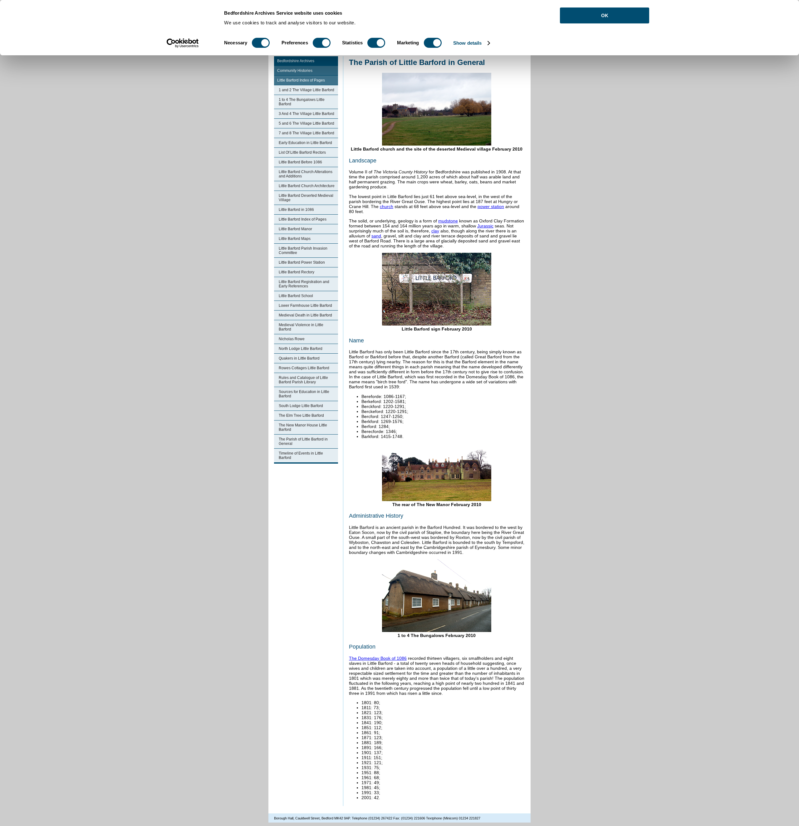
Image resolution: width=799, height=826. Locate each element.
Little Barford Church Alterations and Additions (305, 174)
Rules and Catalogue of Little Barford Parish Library (303, 380)
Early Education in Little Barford (305, 143)
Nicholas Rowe (292, 339)
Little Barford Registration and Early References (304, 284)
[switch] (322, 43)
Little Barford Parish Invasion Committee (303, 250)
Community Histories (294, 70)
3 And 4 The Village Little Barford (306, 114)
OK (604, 15)
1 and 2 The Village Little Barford (306, 90)
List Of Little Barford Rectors (302, 152)
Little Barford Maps (295, 238)
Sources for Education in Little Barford (304, 394)
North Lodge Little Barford (300, 348)
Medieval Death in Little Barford (305, 315)
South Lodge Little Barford (301, 406)
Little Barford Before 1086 (300, 162)
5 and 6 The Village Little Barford (306, 123)
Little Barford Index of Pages (301, 80)
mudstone (448, 220)
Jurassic (485, 225)
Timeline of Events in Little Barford (301, 455)
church (386, 206)
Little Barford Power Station (302, 262)
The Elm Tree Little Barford (301, 415)
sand (376, 235)
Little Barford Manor (295, 229)
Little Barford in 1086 (296, 209)
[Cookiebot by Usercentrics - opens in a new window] (182, 43)
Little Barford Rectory (296, 272)
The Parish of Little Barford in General (303, 441)
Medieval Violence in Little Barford (301, 327)
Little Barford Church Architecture (307, 186)
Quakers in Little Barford (299, 358)
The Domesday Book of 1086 (378, 658)
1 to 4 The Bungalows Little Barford (302, 101)
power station (491, 206)
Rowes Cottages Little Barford (304, 368)
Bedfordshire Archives (295, 61)
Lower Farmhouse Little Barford (305, 305)
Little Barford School (296, 296)
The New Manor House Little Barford (303, 427)
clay (435, 230)
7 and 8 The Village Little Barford (306, 133)
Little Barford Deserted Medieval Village (306, 197)
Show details (467, 43)
